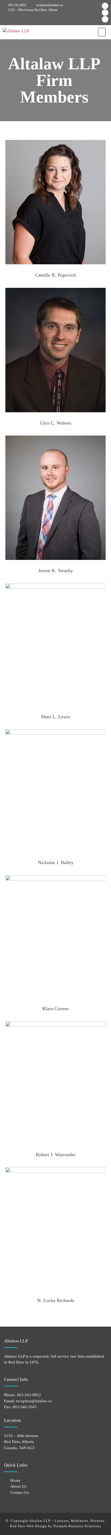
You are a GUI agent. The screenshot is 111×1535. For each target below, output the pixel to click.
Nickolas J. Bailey (56, 862)
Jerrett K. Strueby (55, 570)
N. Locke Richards (55, 1300)
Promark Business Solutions (77, 1526)
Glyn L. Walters (55, 423)
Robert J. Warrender (55, 1154)
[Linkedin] (105, 19)
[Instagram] (105, 12)
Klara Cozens (55, 1008)
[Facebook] (105, 6)
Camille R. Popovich (55, 275)
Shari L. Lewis (55, 716)
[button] (102, 32)
